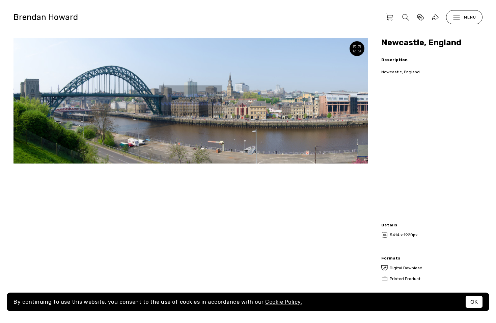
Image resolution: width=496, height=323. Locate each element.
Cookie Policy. (283, 302)
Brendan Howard (45, 17)
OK (474, 302)
